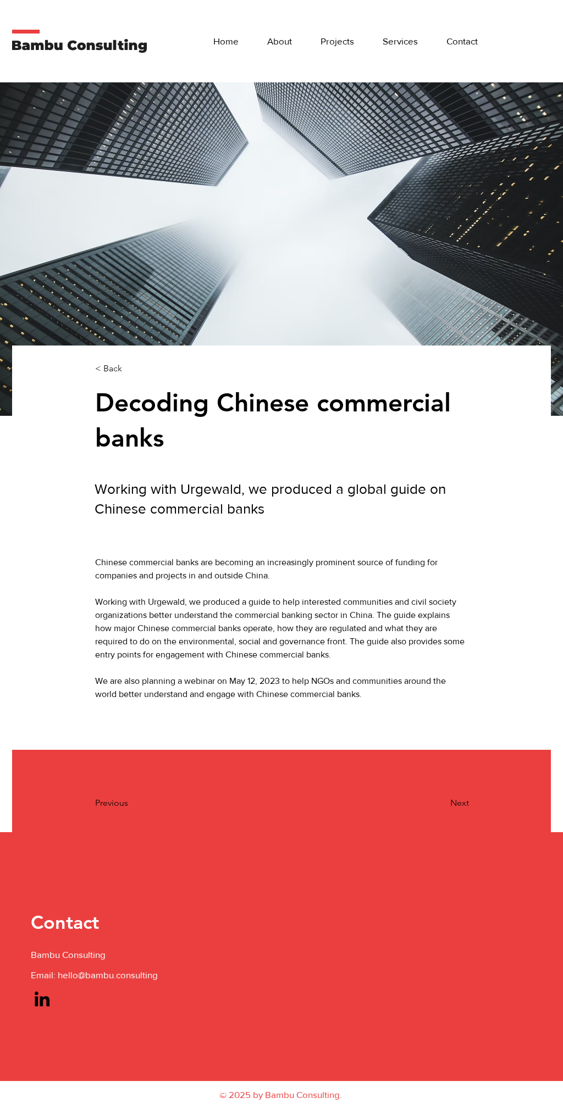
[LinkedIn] (42, 999)
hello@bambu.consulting (108, 974)
